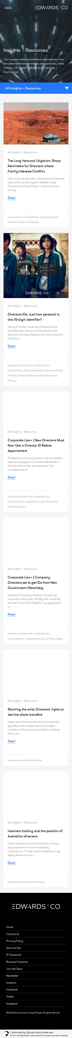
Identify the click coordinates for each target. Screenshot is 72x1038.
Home (9, 927)
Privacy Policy (14, 941)
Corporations (31, 217)
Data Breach (37, 370)
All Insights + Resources (23, 88)
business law (26, 365)
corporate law (15, 217)
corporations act (49, 217)
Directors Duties (16, 222)
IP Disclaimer (13, 955)
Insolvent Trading (35, 882)
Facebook (12, 989)
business (12, 365)
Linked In (11, 982)
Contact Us (12, 934)
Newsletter (12, 975)
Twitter (10, 996)
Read (11, 198)
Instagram (12, 1003)
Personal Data (26, 375)
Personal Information (46, 375)
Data (26, 370)
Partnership (32, 222)
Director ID (51, 501)
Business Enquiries (17, 962)
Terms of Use (13, 948)
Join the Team (14, 969)
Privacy (12, 380)
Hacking (12, 375)
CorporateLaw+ (16, 501)
